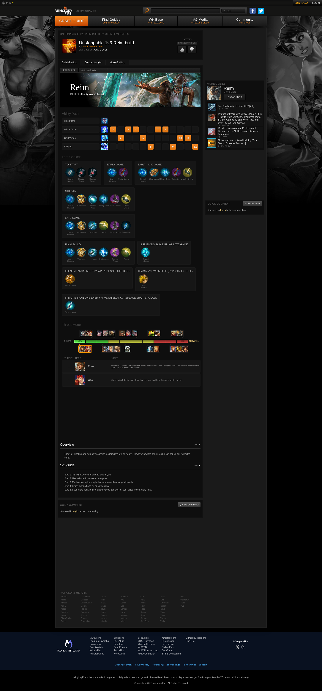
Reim (143, 606)
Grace (84, 618)
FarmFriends (120, 647)
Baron (63, 615)
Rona (143, 615)
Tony (162, 615)
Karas (103, 612)
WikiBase (156, 21)
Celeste (84, 600)
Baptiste (64, 612)
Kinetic (104, 621)
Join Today (301, 3)
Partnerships (189, 664)
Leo (122, 606)
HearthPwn (167, 644)
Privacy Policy (142, 664)
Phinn (143, 603)
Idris (103, 600)
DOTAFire (119, 641)
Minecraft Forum (146, 644)
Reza (143, 609)
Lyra (123, 612)
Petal (143, 600)
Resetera (118, 644)
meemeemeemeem (92, 46)
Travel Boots (115, 206)
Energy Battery (70, 180)
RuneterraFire (97, 653)
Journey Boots (115, 260)
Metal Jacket (70, 285)
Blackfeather (66, 618)
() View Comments (189, 504)
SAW (162, 596)
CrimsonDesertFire (196, 637)
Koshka (124, 596)
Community (244, 21)
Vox (182, 596)
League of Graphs (99, 641)
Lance (123, 603)
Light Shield (188, 179)
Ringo (143, 612)
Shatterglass (104, 259)
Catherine (85, 596)
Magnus (124, 615)
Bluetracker (168, 641)
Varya (163, 618)
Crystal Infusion (146, 260)
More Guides (117, 62)
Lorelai (124, 609)
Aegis (104, 232)
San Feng (145, 621)
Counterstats (96, 647)
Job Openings (173, 664)
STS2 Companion (171, 653)
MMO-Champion (146, 653)
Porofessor (95, 644)
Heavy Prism (165, 179)
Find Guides (111, 21)
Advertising (158, 664)
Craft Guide (71, 21)
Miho (123, 621)
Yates (182, 603)
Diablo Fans (168, 647)
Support (203, 664)
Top (196, 445)
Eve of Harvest (112, 180)
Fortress (85, 612)
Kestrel (104, 618)
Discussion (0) (93, 62)
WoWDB (142, 647)
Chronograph (154, 179)
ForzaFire (119, 650)
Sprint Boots (123, 179)
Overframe (167, 650)
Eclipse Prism (93, 207)
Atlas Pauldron (144, 286)
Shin (162, 600)
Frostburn (93, 232)
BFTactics (143, 637)
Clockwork (81, 206)
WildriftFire (95, 650)
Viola (162, 621)
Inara (103, 603)
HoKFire (190, 641)
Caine (63, 621)
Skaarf (163, 606)
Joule (103, 609)
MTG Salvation (146, 641)
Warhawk (184, 600)
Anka (63, 606)
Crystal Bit (126, 232)
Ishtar (103, 606)
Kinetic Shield (126, 207)
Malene (124, 618)
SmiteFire (119, 637)
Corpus (84, 606)
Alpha (63, 600)
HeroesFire (119, 653)
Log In (316, 3)
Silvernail (164, 603)
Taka (162, 612)
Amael (64, 603)
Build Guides (69, 62)
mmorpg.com (169, 637)
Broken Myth (70, 312)
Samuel (144, 618)
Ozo (142, 596)
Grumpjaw (85, 621)
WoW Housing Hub (148, 650)
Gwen (103, 596)
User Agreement (123, 664)
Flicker (84, 609)
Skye (162, 609)
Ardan (63, 609)
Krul (122, 600)
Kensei (104, 615)
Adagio (64, 596)
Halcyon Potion (81, 180)
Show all (194, 341)
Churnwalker (86, 603)
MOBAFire (95, 637)
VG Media (200, 21)
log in (75, 511)
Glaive (84, 615)
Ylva (182, 606)
